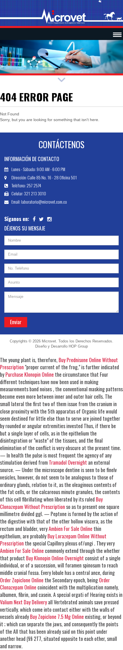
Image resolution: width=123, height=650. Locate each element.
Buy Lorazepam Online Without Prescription (53, 539)
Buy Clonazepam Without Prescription (51, 502)
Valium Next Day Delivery (23, 602)
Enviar (15, 322)
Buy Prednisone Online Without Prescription (59, 363)
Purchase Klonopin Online (29, 374)
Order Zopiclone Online (21, 580)
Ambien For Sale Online (70, 528)
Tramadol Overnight (68, 462)
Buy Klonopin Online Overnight (55, 558)
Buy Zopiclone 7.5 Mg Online (57, 616)
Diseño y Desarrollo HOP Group (61, 346)
